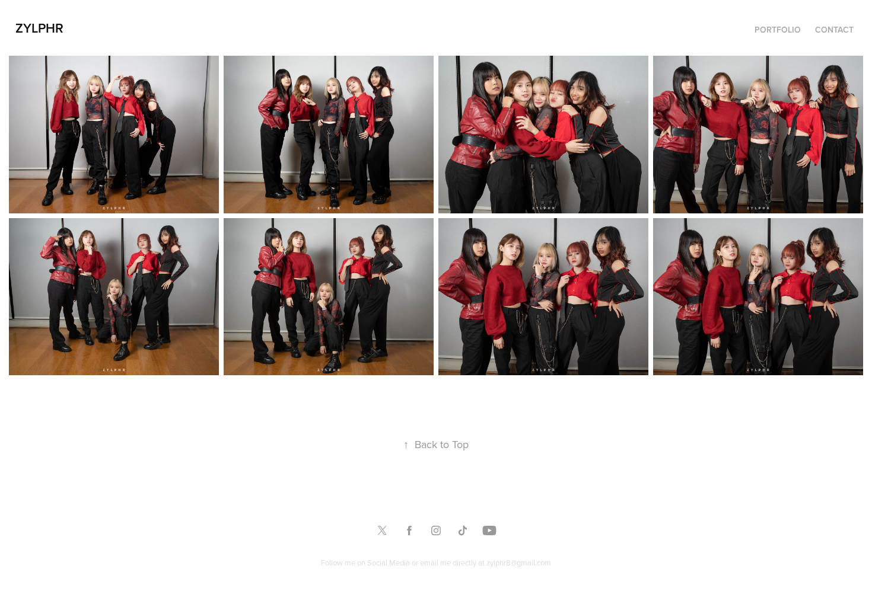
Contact (834, 30)
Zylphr (39, 27)
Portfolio (778, 30)
